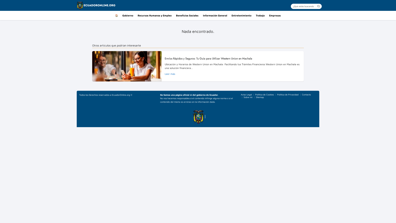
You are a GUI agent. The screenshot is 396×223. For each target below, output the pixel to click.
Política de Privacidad (288, 94)
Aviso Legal (246, 94)
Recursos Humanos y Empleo (155, 15)
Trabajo (260, 15)
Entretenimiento (241, 15)
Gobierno (127, 15)
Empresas (275, 15)
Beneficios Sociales (187, 15)
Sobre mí (248, 97)
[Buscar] (318, 6)
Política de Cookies (264, 94)
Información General (215, 15)
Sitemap (260, 97)
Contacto (306, 94)
